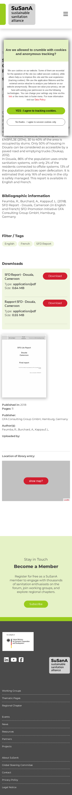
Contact (6, 772)
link (10, 96)
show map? (36, 481)
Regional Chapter (12, 705)
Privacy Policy (10, 779)
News (5, 724)
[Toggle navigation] (65, 14)
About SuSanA (10, 757)
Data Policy (40, 99)
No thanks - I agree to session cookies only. (36, 122)
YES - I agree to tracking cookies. (36, 110)
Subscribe (36, 604)
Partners (7, 739)
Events (6, 716)
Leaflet (66, 499)
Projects (6, 746)
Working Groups (11, 690)
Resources (8, 731)
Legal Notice (9, 787)
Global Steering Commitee (17, 765)
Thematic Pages (11, 698)
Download (55, 276)
